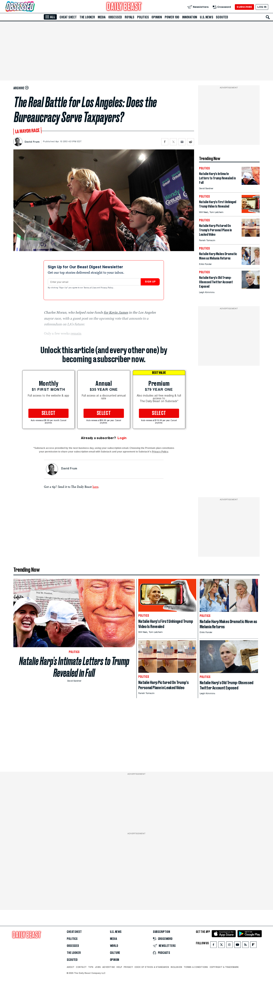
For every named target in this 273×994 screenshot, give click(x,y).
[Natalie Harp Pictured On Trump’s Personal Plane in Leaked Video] (251, 235)
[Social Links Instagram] (229, 945)
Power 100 (172, 17)
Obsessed (115, 17)
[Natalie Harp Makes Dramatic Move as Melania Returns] (251, 263)
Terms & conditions (196, 967)
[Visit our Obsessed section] (33, 7)
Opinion (156, 17)
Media (102, 17)
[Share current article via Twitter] (173, 141)
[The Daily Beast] (124, 7)
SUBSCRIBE (244, 6)
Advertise (108, 967)
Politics (143, 17)
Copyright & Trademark (224, 967)
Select (49, 413)
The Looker (87, 17)
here (95, 486)
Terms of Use (90, 288)
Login (122, 438)
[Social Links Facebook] (213, 945)
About (70, 967)
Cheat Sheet (68, 17)
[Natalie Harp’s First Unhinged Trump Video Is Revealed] (251, 212)
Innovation (189, 17)
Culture (115, 952)
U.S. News (206, 17)
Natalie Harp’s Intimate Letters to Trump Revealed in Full (74, 667)
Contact (81, 967)
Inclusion (176, 967)
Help (119, 967)
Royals (129, 17)
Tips (90, 967)
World (114, 945)
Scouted (222, 17)
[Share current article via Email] (181, 141)
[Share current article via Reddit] (190, 141)
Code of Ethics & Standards (152, 967)
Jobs (98, 967)
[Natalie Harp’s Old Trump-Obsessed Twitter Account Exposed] (251, 287)
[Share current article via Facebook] (164, 141)
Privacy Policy (107, 288)
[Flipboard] (253, 945)
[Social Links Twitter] (221, 945)
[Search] (268, 17)
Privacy (128, 967)
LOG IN (261, 6)
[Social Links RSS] (245, 945)
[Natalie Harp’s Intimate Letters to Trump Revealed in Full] (251, 183)
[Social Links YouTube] (237, 945)
